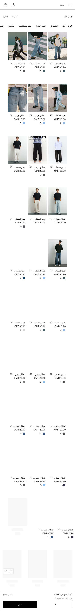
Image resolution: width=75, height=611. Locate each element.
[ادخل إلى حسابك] (13, 5)
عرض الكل (67, 25)
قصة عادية (41, 25)
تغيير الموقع (7, 594)
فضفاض (54, 25)
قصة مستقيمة (25, 25)
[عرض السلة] (5, 5)
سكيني (11, 25)
